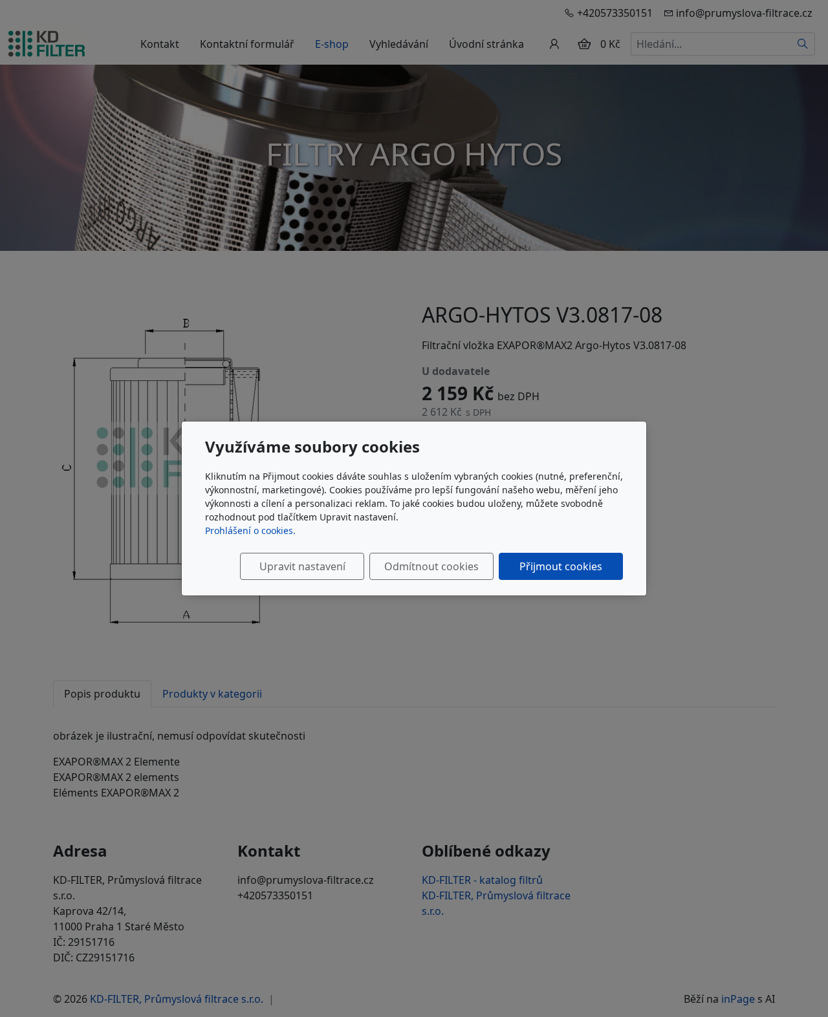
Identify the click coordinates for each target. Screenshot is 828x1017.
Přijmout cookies (560, 566)
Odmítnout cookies (431, 566)
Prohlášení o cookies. (250, 530)
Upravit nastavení (302, 566)
